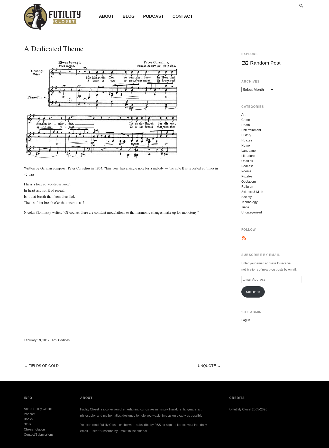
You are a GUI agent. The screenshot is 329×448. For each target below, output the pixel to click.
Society (246, 197)
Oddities (64, 340)
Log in (245, 320)
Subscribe (253, 292)
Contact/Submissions (38, 434)
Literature (248, 156)
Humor (246, 145)
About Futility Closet (38, 409)
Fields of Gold (44, 366)
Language (248, 151)
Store (27, 424)
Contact (182, 16)
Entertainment (251, 130)
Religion (247, 187)
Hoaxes (246, 140)
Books (28, 419)
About (106, 16)
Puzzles (246, 176)
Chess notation (34, 429)
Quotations (249, 181)
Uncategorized (251, 212)
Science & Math (252, 192)
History (246, 135)
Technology (249, 202)
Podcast (153, 16)
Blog (128, 16)
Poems (246, 171)
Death (245, 125)
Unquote (207, 366)
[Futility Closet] (52, 27)
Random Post (265, 63)
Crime (245, 120)
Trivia (245, 207)
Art (54, 340)
